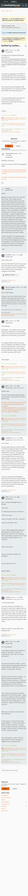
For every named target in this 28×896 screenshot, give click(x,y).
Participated (4, 810)
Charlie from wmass (10, 287)
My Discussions (5, 804)
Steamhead (8, 254)
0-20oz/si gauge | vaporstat (12, 123)
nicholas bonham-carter (11, 153)
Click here (4, 32)
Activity (3, 799)
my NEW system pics (5, 131)
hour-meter (22, 123)
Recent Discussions (6, 797)
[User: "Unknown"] (3, 189)
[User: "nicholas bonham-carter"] (3, 154)
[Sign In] (25, 5)
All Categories (4, 795)
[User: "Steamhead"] (3, 255)
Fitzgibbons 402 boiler (13, 119)
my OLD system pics (15, 131)
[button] (26, 46)
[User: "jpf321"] (3, 50)
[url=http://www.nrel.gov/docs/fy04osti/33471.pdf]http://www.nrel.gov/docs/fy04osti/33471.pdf (13, 171)
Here (9, 18)
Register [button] (18, 146)
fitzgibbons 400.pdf (10, 274)
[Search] (23, 5)
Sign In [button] (9, 146)
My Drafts (14, 806)
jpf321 (6, 50)
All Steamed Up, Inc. (11, 280)
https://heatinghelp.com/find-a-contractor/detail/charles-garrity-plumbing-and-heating (13, 314)
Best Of (3, 808)
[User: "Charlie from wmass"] (3, 288)
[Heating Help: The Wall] (12, 5)
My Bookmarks (14, 802)
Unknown (7, 188)
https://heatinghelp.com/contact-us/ (11, 27)
